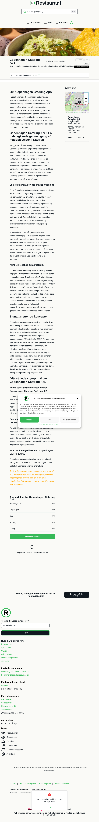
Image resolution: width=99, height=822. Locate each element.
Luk (49, 808)
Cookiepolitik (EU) (61, 784)
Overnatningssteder (9, 658)
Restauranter (14, 66)
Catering (29, 66)
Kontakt (13, 784)
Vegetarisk (73, 66)
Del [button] (87, 59)
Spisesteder (6, 648)
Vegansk (67, 66)
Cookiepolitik (43, 425)
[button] (77, 398)
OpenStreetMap (77, 112)
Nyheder (4, 686)
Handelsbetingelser (27, 784)
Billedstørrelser (7, 703)
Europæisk (42, 66)
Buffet (32, 66)
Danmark (27, 75)
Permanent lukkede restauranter (15, 675)
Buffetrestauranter (23, 66)
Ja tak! (25, 633)
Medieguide (6, 699)
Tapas (63, 66)
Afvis (50, 420)
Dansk (36, 66)
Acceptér (29, 420)
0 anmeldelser (59, 61)
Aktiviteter (5, 661)
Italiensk (53, 66)
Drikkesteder (6, 654)
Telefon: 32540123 (76, 137)
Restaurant (48, 3)
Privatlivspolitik (53, 425)
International (48, 66)
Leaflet (69, 112)
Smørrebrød (59, 66)
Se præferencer (69, 420)
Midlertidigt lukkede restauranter (15, 672)
